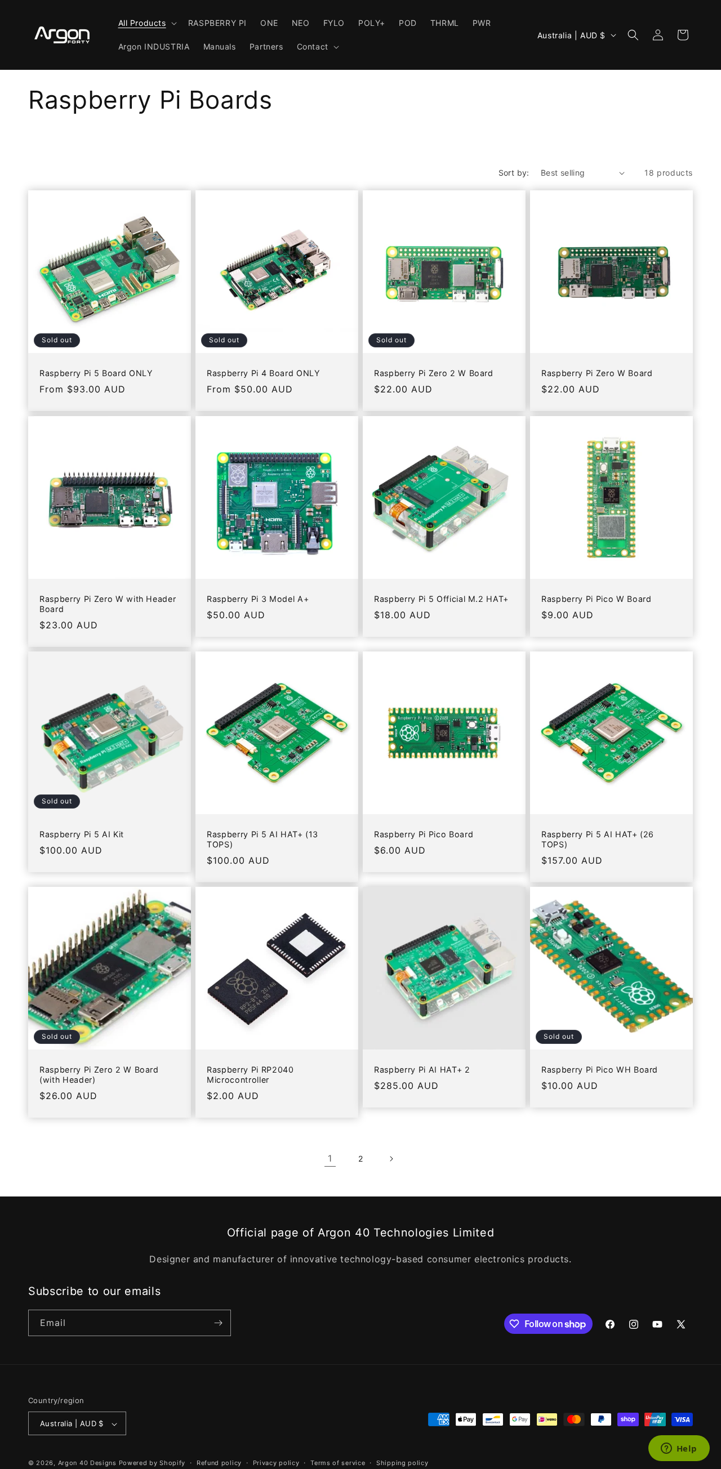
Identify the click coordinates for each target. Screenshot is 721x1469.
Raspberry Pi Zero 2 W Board (433, 373)
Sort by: (514, 172)
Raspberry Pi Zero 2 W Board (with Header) (99, 1074)
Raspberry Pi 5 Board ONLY (96, 373)
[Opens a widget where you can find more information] (679, 1449)
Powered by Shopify (152, 1463)
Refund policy (219, 1463)
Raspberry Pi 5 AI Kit (81, 834)
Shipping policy (402, 1463)
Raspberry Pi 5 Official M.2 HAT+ (441, 599)
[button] (146, 23)
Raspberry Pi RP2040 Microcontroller (250, 1074)
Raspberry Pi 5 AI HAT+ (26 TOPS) (597, 839)
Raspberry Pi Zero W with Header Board (107, 604)
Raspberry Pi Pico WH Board (599, 1069)
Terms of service (337, 1463)
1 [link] (330, 1158)
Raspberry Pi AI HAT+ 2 (422, 1069)
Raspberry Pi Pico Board (423, 834)
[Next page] (391, 1158)
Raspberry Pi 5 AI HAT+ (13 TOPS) (262, 839)
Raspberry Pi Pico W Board (596, 599)
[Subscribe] (218, 1323)
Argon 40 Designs (87, 1463)
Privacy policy (276, 1463)
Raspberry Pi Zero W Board (597, 373)
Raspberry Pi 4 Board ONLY (264, 373)
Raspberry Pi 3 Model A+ (258, 599)
